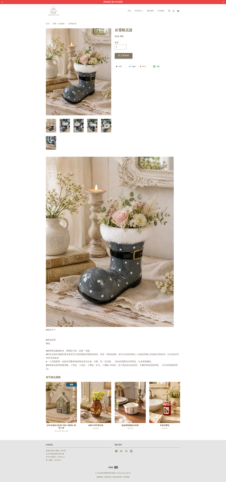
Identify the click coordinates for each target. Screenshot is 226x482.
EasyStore (127, 473)
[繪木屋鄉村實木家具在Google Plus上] (121, 452)
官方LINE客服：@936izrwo (55, 457)
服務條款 (100, 477)
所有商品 (138, 11)
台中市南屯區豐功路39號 (55, 454)
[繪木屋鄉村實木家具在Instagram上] (126, 452)
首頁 (129, 11)
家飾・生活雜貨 (59, 24)
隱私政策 (108, 477)
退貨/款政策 (117, 477)
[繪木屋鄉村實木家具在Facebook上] (116, 452)
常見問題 (161, 11)
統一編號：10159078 (53, 460)
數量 (117, 43)
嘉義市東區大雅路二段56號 (56, 451)
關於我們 (150, 11)
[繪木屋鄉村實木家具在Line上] (131, 452)
